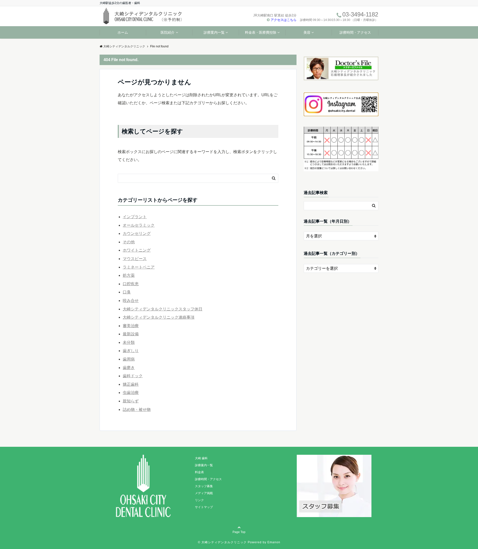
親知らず (131, 401)
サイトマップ (204, 507)
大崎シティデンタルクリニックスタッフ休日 (162, 309)
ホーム (123, 32)
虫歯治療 (131, 392)
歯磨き (129, 368)
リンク (199, 500)
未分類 (129, 342)
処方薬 (129, 275)
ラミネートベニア (139, 267)
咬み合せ (131, 300)
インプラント (135, 217)
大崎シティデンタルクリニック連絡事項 (158, 317)
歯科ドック (133, 376)
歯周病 (129, 359)
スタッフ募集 (204, 486)
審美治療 (131, 326)
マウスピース (135, 259)
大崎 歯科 (201, 458)
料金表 (199, 472)
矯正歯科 (131, 384)
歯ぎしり (131, 351)
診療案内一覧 (214, 32)
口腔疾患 (131, 284)
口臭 (127, 292)
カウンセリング (137, 233)
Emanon (273, 542)
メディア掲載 (204, 493)
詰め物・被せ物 (137, 409)
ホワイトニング (137, 250)
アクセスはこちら (284, 20)
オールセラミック (139, 225)
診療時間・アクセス (355, 32)
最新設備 (131, 334)
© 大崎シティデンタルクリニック (222, 542)
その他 (129, 242)
